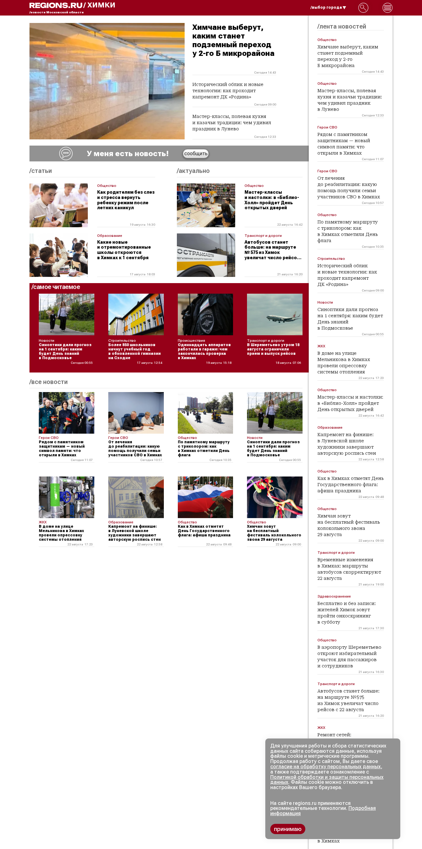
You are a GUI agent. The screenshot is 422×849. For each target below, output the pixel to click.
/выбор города (326, 7)
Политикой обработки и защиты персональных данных (327, 779)
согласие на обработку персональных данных (325, 767)
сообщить (196, 153)
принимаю (288, 829)
